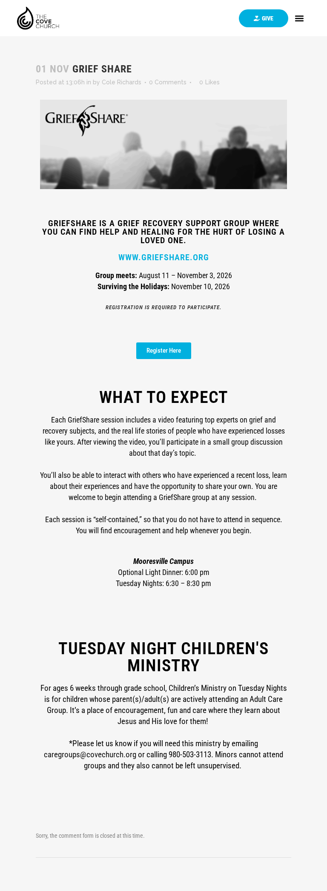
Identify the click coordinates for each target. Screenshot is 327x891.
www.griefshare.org (163, 257)
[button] (300, 18)
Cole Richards (121, 82)
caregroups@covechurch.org (90, 754)
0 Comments (167, 82)
